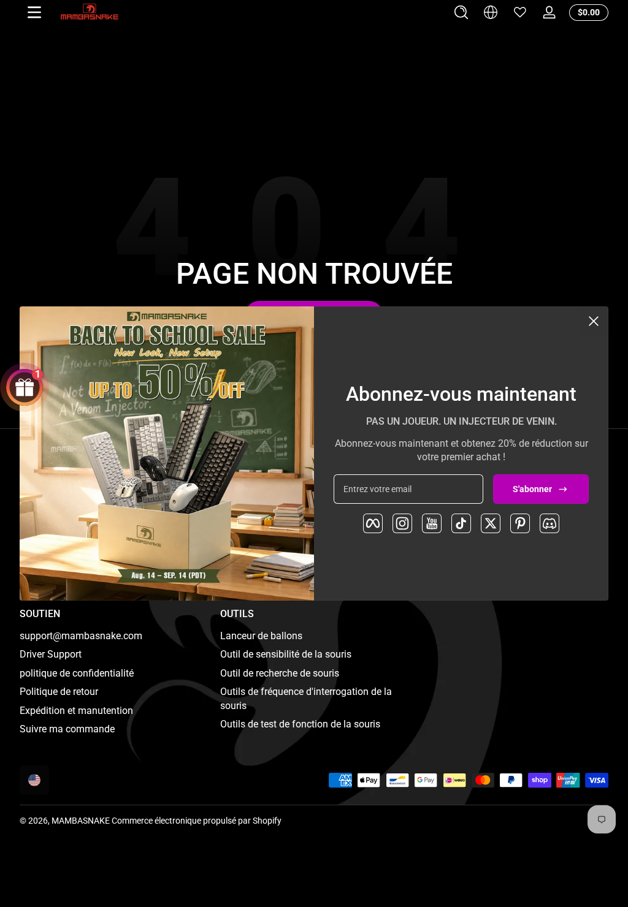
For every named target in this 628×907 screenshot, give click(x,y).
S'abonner (532, 489)
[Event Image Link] (167, 453)
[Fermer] (593, 321)
